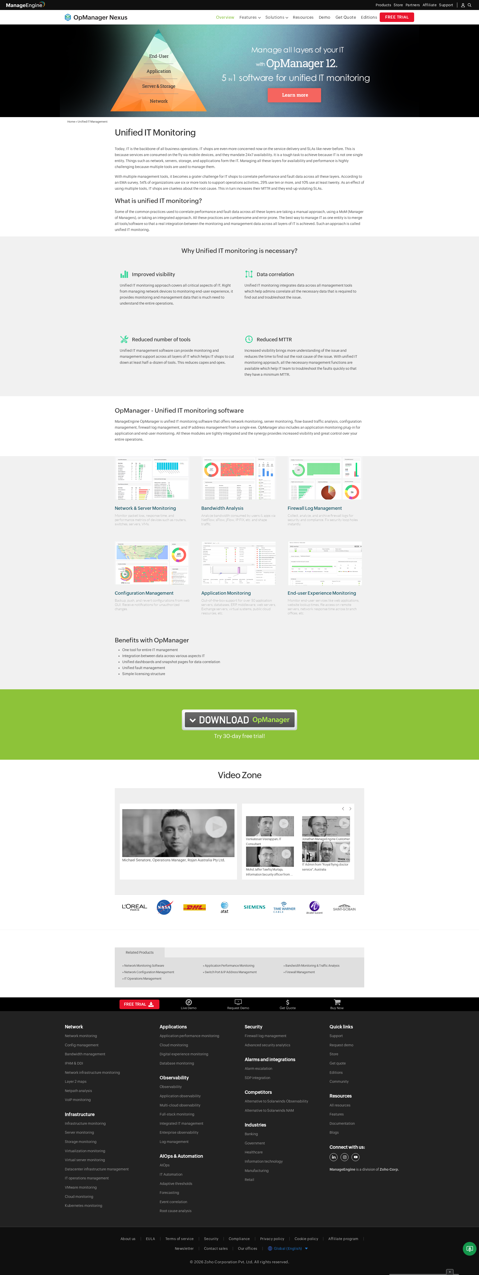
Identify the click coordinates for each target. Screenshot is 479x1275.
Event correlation (173, 1202)
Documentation (342, 1123)
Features (337, 1114)
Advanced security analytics (267, 1045)
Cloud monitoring (79, 1197)
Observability (171, 1087)
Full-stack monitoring (177, 1114)
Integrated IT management (181, 1123)
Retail (249, 1180)
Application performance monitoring (189, 1036)
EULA (150, 1239)
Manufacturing (257, 1171)
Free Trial (397, 17)
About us (128, 1239)
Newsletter (184, 1248)
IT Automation (171, 1174)
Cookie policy (306, 1239)
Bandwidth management (85, 1054)
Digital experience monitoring (184, 1054)
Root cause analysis (176, 1211)
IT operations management (87, 1178)
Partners (413, 5)
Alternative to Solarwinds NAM (269, 1110)
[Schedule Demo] (470, 1249)
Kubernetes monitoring (83, 1206)
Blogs (334, 1132)
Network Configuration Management (149, 972)
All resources (340, 1105)
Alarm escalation (258, 1069)
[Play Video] (178, 833)
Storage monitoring (81, 1142)
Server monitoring (79, 1132)
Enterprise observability (179, 1132)
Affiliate (430, 5)
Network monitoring (81, 1036)
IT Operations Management (142, 978)
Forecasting (169, 1193)
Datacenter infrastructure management (97, 1169)
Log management (174, 1142)
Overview (225, 17)
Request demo (341, 1045)
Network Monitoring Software (144, 965)
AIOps (165, 1165)
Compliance (239, 1239)
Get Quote (346, 17)
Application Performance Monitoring (229, 965)
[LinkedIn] (334, 1157)
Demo (325, 17)
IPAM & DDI (74, 1063)
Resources (303, 17)
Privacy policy (272, 1239)
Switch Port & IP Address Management (231, 972)
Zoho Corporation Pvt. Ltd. (228, 1262)
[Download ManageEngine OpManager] (239, 720)
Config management (82, 1045)
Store (398, 5)
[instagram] (345, 1157)
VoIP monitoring (78, 1100)
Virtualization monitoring (85, 1151)
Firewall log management (265, 1036)
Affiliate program (343, 1239)
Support (336, 1036)
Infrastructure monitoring (85, 1123)
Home (71, 121)
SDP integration (257, 1078)
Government (255, 1143)
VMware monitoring (81, 1187)
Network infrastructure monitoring (92, 1073)
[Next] (350, 808)
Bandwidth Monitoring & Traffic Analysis (312, 965)
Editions (369, 17)
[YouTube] (355, 1157)
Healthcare (254, 1152)
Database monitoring (177, 1063)
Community (339, 1082)
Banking (251, 1134)
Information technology (264, 1161)
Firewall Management (300, 972)
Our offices (247, 1248)
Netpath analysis (78, 1091)
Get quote (338, 1063)
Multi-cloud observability (180, 1105)
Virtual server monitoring (85, 1160)
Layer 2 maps (76, 1082)
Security (211, 1239)
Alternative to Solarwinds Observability (276, 1101)
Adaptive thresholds (176, 1184)
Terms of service (179, 1239)
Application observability (180, 1096)
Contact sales (216, 1248)
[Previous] (343, 808)
